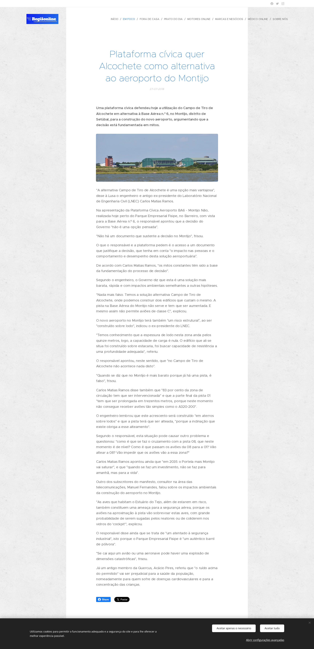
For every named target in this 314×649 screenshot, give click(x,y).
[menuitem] (115, 19)
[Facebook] (272, 4)
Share (105, 599)
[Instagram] (283, 4)
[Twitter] (277, 4)
